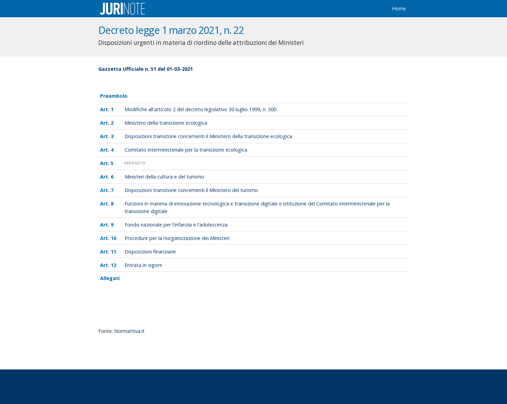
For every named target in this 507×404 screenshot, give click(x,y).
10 (113, 238)
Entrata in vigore (143, 265)
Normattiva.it (129, 331)
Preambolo (114, 96)
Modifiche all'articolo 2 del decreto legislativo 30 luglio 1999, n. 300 (200, 109)
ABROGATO (134, 163)
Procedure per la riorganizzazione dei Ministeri (177, 238)
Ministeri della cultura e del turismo (164, 176)
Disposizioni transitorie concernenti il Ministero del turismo (191, 190)
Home (399, 8)
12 (113, 265)
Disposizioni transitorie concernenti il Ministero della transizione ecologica (208, 136)
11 (113, 251)
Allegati (110, 278)
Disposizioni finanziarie (150, 251)
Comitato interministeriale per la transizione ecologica (186, 149)
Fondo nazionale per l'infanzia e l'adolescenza (176, 224)
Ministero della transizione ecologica (166, 122)
